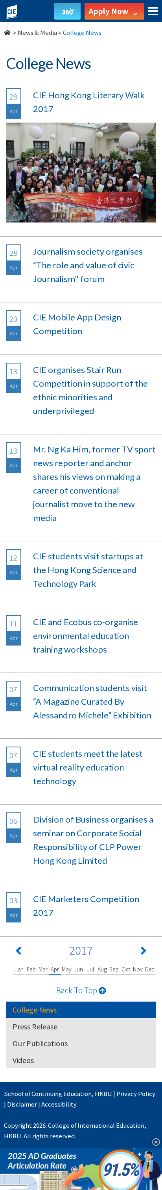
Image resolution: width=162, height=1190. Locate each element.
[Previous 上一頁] (18, 952)
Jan (19, 969)
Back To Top (77, 990)
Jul (90, 969)
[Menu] (153, 12)
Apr (55, 969)
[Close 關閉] (153, 1141)
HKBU (103, 1093)
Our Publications (40, 1043)
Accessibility (59, 1104)
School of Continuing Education (48, 1093)
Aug (102, 969)
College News (35, 1009)
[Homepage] (8, 32)
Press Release (35, 1026)
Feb (31, 969)
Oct (126, 969)
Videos (23, 1060)
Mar (43, 969)
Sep (113, 969)
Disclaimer (22, 1104)
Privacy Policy (135, 1093)
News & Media (37, 32)
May (66, 969)
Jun (78, 969)
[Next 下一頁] (143, 952)
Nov (137, 969)
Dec (149, 969)
